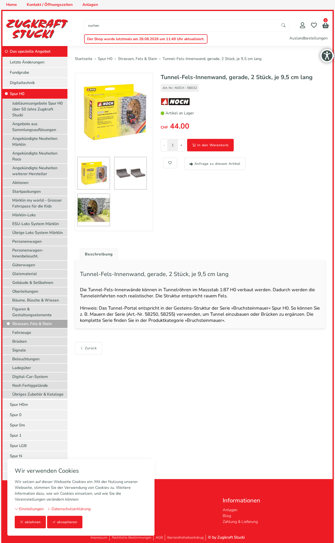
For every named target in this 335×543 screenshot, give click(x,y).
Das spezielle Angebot (30, 51)
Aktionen (20, 182)
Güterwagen (23, 265)
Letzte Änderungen (27, 62)
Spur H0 (17, 94)
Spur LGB (18, 445)
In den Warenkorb (213, 145)
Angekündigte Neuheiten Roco (34, 156)
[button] (325, 26)
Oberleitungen (25, 291)
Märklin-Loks (24, 215)
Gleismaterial (24, 274)
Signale (19, 350)
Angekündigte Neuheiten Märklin (34, 141)
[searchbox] (181, 25)
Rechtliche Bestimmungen (131, 537)
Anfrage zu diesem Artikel (217, 163)
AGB (159, 537)
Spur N (16, 456)
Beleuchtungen (25, 359)
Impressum (98, 537)
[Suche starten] (284, 25)
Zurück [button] (91, 348)
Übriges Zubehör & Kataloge (38, 394)
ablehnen (33, 522)
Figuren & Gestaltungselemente (32, 312)
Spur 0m (17, 425)
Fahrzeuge (21, 332)
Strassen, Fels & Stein (32, 323)
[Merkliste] (314, 25)
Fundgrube (19, 72)
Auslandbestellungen (308, 38)
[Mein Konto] (302, 25)
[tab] (97, 253)
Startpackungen (26, 191)
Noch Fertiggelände (30, 385)
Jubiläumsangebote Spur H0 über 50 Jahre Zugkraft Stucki (37, 109)
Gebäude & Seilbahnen (32, 282)
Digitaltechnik (22, 82)
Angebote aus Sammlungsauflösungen (34, 127)
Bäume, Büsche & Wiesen (35, 300)
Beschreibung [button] (99, 254)
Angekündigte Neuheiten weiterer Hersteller (34, 171)
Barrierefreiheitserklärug (185, 537)
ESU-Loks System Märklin (35, 224)
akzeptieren (67, 522)
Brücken (19, 341)
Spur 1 (16, 435)
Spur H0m (19, 404)
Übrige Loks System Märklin (37, 232)
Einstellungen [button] (31, 509)
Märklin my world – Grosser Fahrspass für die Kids (37, 203)
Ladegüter (21, 368)
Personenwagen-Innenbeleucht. (27, 253)
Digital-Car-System (30, 376)
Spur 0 (16, 415)
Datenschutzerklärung (70, 509)
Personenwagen (27, 241)
